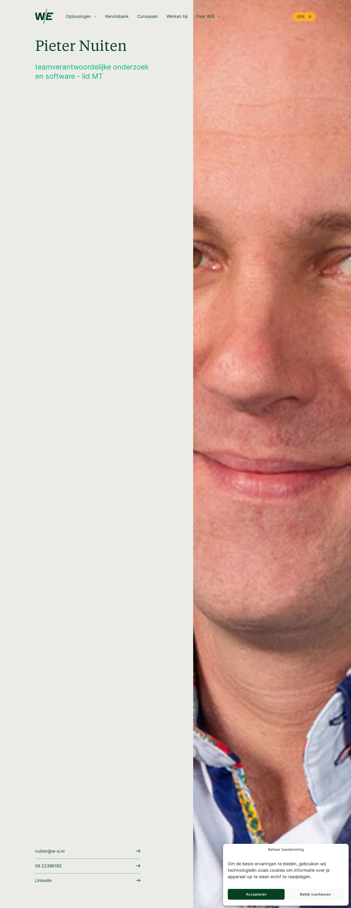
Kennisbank (117, 16)
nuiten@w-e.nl (49, 851)
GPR (301, 16)
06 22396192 (48, 866)
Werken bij (176, 16)
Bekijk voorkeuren (315, 894)
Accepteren (256, 894)
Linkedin (43, 880)
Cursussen (147, 16)
